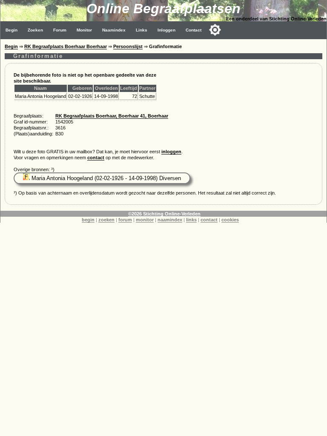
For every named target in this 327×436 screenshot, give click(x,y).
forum (125, 219)
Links (141, 30)
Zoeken (35, 30)
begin (88, 219)
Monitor (84, 30)
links (191, 219)
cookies (230, 219)
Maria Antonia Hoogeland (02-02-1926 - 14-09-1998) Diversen (105, 178)
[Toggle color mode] (215, 29)
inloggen (171, 151)
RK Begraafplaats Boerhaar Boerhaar (65, 46)
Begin (11, 30)
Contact (193, 30)
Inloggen (166, 30)
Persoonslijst (128, 46)
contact (95, 157)
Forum (59, 30)
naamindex (170, 219)
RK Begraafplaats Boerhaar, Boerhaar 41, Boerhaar (111, 115)
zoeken (106, 219)
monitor (145, 219)
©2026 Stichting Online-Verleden (164, 213)
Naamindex (114, 30)
